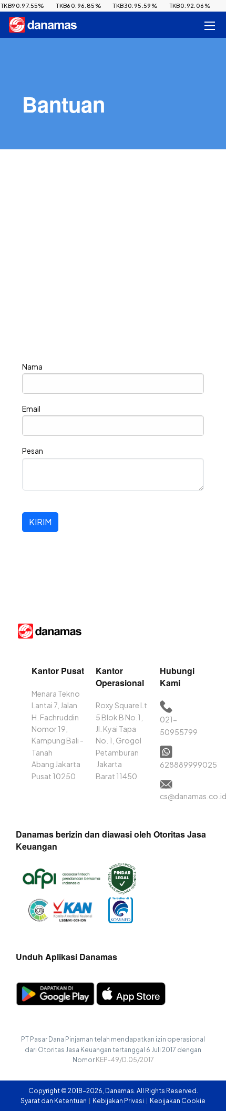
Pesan (32, 450)
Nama (32, 366)
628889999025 (188, 764)
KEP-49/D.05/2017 (125, 1060)
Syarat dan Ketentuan (54, 1101)
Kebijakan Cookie (178, 1101)
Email (31, 408)
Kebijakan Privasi (119, 1101)
